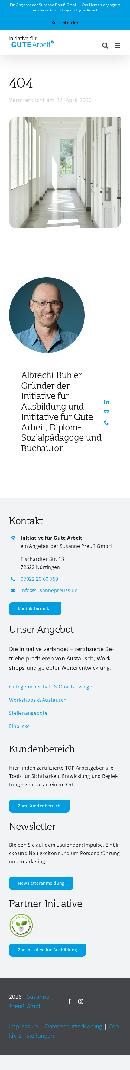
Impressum (24, 1026)
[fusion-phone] (106, 422)
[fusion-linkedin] (106, 402)
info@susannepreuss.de (49, 590)
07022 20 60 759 (39, 579)
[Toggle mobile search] (105, 45)
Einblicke (19, 726)
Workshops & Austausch (38, 700)
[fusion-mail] (106, 412)
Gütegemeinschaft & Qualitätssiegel (51, 686)
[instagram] (80, 1001)
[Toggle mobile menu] (118, 45)
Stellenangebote (28, 713)
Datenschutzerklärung (73, 1026)
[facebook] (69, 1001)
